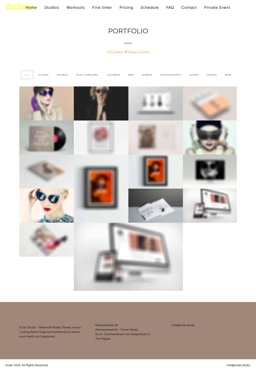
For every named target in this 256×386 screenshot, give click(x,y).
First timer (102, 7)
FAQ (170, 7)
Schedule (150, 7)
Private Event (217, 7)
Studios (51, 7)
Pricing (126, 7)
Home (31, 7)
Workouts (76, 7)
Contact (189, 7)
